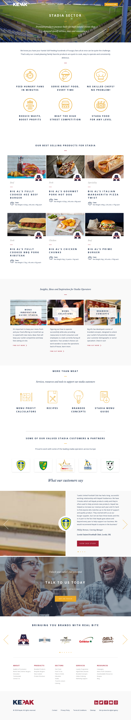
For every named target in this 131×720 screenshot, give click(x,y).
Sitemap (93, 710)
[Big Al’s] (23, 640)
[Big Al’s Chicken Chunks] (65, 224)
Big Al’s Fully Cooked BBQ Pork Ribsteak (24, 252)
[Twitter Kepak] (101, 703)
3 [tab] (82, 551)
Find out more (19, 345)
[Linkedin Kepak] (96, 703)
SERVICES (80, 666)
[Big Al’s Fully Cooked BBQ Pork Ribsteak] (26, 224)
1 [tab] (78, 551)
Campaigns (77, 4)
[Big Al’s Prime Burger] (104, 224)
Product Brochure (39, 676)
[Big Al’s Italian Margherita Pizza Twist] (104, 166)
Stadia (57, 678)
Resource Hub (111, 4)
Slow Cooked (38, 674)
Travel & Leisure (60, 681)
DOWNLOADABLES (6, 33)
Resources (3, 25)
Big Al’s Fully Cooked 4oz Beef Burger (24, 194)
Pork (51, 182)
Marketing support (6, 23)
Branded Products (39, 669)
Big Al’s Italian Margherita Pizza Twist (103, 194)
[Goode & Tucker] (44, 640)
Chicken (52, 240)
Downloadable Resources (105, 674)
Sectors (68, 4)
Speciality (92, 182)
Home (44, 4)
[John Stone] (65, 640)
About (86, 4)
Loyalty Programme (6, 16)
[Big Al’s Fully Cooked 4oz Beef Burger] (26, 166)
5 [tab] (68, 652)
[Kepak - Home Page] (26, 702)
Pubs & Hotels (59, 674)
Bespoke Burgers (39, 671)
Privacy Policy (65, 710)
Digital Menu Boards (7, 18)
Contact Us (16, 678)
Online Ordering (5, 21)
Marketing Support (81, 678)
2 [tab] (80, 551)
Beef (12, 182)
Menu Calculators (6, 31)
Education (58, 676)
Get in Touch (95, 4)
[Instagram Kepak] (116, 703)
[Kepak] (20, 8)
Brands (60, 4)
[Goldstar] (86, 640)
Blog (1, 26)
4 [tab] (84, 551)
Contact (54, 710)
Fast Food (58, 669)
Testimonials (17, 676)
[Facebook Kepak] (106, 703)
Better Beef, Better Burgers (22, 671)
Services (2, 15)
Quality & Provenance (19, 669)
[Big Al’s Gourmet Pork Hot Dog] (65, 166)
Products (51, 4)
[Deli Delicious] (107, 640)
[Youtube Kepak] (111, 703)
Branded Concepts (6, 20)
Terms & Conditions (80, 710)
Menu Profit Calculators (104, 671)
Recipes (2, 30)
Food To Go (58, 671)
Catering (57, 683)
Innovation (16, 674)
